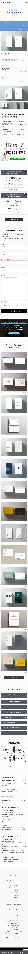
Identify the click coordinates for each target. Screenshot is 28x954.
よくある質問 (21, 29)
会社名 (2, 244)
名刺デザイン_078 (22, 371)
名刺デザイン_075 (22, 435)
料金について (7, 22)
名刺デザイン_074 (22, 457)
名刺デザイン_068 (22, 586)
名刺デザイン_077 (22, 392)
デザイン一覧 (21, 26)
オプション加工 (7, 26)
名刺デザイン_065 (22, 651)
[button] (26, 2)
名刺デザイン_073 (22, 478)
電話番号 (3, 267)
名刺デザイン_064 (22, 672)
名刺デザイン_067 (22, 608)
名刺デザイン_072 (22, 500)
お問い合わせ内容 (5, 275)
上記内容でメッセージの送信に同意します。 (13, 306)
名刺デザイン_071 (22, 521)
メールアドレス (4, 259)
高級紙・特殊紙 (21, 22)
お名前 (2, 251)
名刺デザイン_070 (22, 543)
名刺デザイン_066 (22, 629)
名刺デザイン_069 (22, 565)
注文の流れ (7, 29)
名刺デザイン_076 (22, 414)
